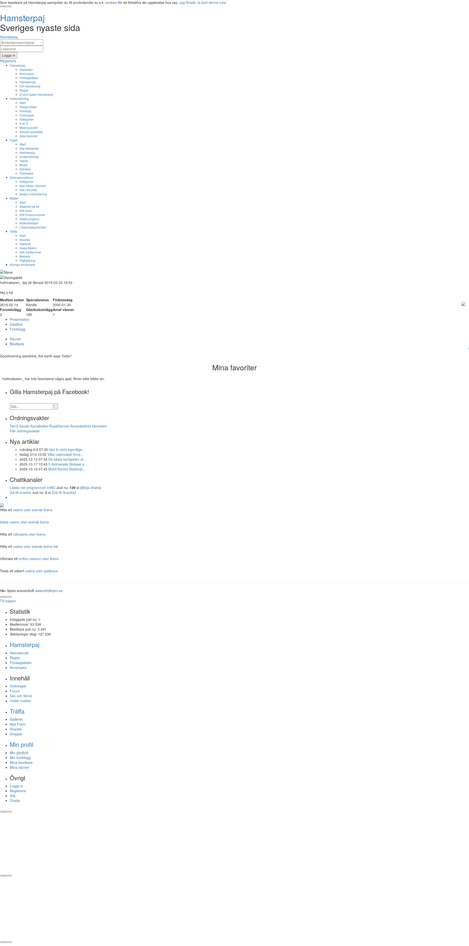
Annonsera (27, 74)
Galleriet (25, 244)
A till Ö (24, 123)
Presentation (19, 319)
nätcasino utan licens (29, 534)
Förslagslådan (29, 78)
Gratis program (29, 219)
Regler (24, 90)
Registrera (18, 790)
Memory (25, 256)
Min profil (21, 744)
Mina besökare (21, 762)
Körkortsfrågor (29, 223)
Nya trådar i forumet (33, 186)
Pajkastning (27, 260)
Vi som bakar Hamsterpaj (36, 94)
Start (23, 103)
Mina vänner (19, 767)
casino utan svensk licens (32, 509)
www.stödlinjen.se (49, 590)
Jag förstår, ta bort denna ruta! (202, 2)
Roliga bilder (28, 107)
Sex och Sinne (21, 695)
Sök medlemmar (30, 252)
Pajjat (13, 140)
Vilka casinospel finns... (65, 454)
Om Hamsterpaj (30, 86)
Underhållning (19, 98)
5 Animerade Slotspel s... (67, 464)
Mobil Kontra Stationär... (66, 469)
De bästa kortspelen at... (67, 459)
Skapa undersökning (33, 194)
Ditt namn (26, 210)
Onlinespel (27, 115)
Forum (15, 690)
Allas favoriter (29, 136)
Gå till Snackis (64, 492)
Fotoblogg (17, 329)
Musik (23, 165)
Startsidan (26, 69)
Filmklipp (26, 111)
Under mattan (20, 700)
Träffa (13, 231)
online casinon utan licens (39, 558)
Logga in (16, 785)
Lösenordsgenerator (33, 227)
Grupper (16, 733)
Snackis (25, 240)
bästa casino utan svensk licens (24, 522)
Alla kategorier (29, 148)
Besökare (17, 343)
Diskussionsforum (21, 177)
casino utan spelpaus (41, 570)
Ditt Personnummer (32, 215)
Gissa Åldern (28, 248)
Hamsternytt (27, 82)
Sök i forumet (28, 190)
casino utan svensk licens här (35, 546)
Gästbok (16, 324)
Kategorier (26, 119)
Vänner (15, 338)
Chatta (15, 800)
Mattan (14, 198)
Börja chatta (90, 487)
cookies (111, 2)
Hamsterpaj (17, 65)
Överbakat (26, 173)
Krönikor (25, 169)
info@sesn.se (278, 807)
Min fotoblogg (20, 757)
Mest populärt (29, 127)
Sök (13, 795)
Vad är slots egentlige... (67, 449)
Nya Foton (18, 724)
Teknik (24, 161)
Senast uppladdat (31, 132)
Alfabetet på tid (29, 206)
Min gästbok (19, 752)
